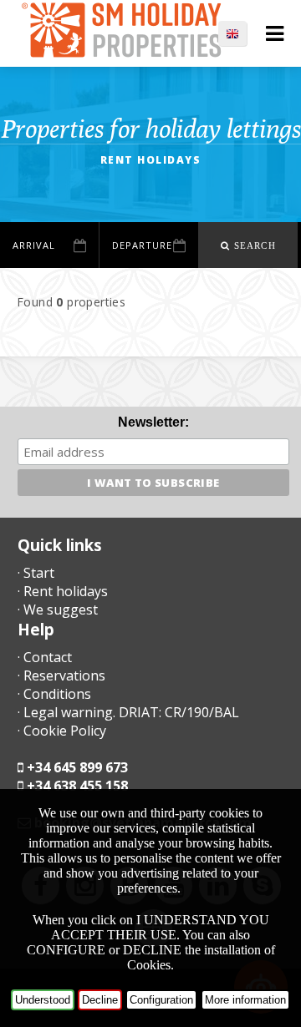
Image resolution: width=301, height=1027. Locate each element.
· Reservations (61, 675)
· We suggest (58, 609)
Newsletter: (153, 422)
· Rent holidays (63, 591)
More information (245, 1000)
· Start (36, 573)
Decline (100, 1000)
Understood (42, 1000)
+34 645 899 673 (77, 767)
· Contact (45, 657)
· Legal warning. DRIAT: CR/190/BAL (128, 712)
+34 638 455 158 (77, 786)
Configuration (161, 1000)
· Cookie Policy (62, 730)
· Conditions (54, 694)
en (240, 33)
